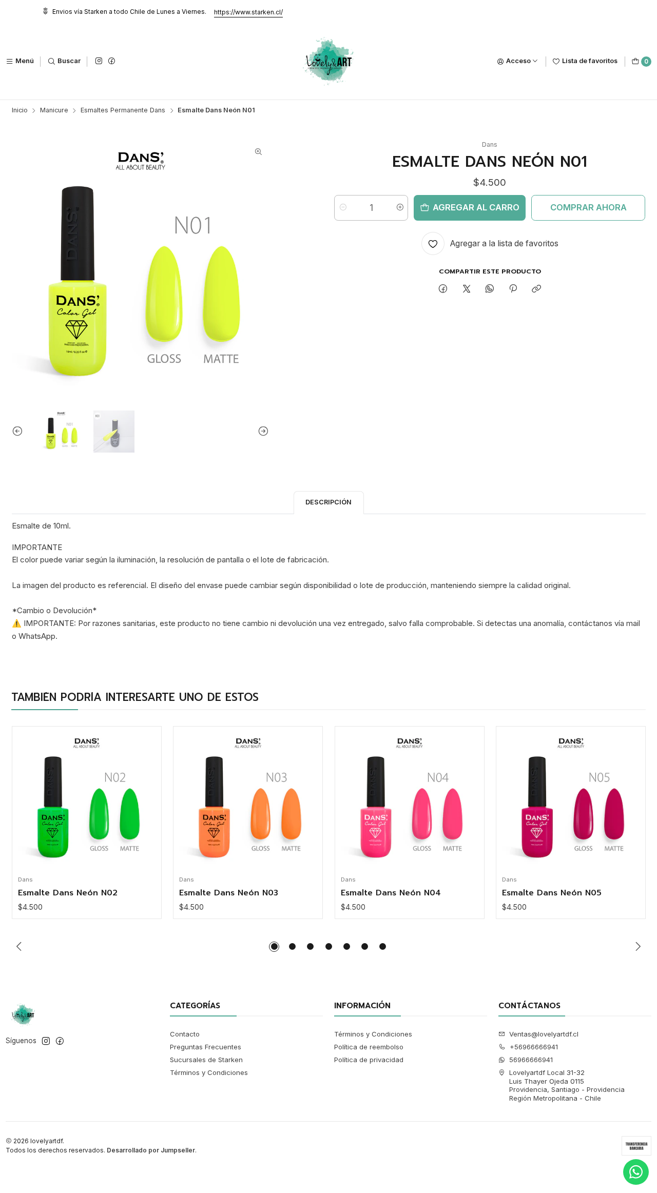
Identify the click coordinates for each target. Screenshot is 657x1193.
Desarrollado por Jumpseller (151, 1150)
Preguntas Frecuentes (205, 1047)
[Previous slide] (19, 431)
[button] (274, 947)
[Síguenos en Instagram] (98, 61)
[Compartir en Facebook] (443, 289)
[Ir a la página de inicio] (328, 61)
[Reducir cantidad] (343, 207)
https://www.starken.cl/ (248, 12)
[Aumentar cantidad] (400, 207)
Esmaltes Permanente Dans (123, 110)
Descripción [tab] (328, 502)
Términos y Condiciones (209, 1072)
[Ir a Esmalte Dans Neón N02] (87, 801)
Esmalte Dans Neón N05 (552, 893)
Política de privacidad (368, 1059)
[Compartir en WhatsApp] (489, 289)
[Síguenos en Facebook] (111, 61)
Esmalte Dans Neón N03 (228, 893)
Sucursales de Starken (206, 1059)
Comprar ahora (588, 207)
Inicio (20, 110)
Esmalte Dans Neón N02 (68, 893)
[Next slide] (261, 431)
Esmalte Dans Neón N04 (391, 893)
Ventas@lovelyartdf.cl (543, 1034)
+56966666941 (534, 1047)
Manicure (54, 110)
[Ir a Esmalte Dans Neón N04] (409, 801)
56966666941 (531, 1059)
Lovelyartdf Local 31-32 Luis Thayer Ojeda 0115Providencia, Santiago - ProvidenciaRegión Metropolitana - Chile (567, 1085)
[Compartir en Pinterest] (513, 289)
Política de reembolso (368, 1047)
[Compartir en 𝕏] (466, 289)
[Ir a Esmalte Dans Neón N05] (571, 801)
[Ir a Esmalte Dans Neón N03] (248, 801)
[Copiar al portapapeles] (537, 289)
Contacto (185, 1034)
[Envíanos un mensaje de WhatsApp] (636, 1172)
